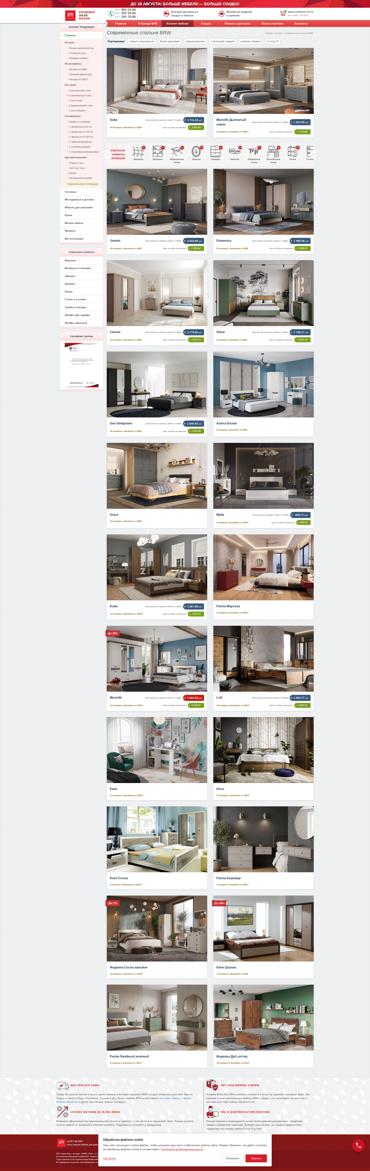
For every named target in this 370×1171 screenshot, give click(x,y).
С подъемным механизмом (84, 152)
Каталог (279, 33)
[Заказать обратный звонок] (358, 1145)
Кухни (68, 215)
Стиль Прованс (77, 110)
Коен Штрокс (226, 967)
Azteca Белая (226, 423)
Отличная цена (77, 53)
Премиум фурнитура (80, 74)
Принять (256, 1158)
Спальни (70, 35)
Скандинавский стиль (81, 105)
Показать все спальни (82, 184)
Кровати (70, 283)
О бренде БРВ (147, 23)
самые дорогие (195, 41)
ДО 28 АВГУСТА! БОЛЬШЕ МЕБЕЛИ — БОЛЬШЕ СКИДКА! (185, 4)
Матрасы (70, 230)
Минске (60, 1101)
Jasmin (115, 240)
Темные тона (76, 163)
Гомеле (186, 1098)
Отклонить (232, 1158)
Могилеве (72, 1101)
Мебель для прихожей (78, 207)
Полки (68, 291)
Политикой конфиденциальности (182, 1149)
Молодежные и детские (79, 199)
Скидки (206, 23)
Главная (120, 23)
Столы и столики (75, 299)
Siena (220, 332)
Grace (114, 514)
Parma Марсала (228, 606)
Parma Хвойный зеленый (129, 1056)
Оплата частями (272, 23)
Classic (115, 332)
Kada (114, 606)
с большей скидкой (223, 41)
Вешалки (70, 260)
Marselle (116, 697)
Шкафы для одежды (77, 315)
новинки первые (250, 41)
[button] (312, 154)
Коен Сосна (119, 878)
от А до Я (272, 41)
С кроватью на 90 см (80, 126)
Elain (113, 789)
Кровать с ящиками (79, 121)
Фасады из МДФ (78, 69)
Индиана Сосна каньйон (128, 967)
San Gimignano (121, 423)
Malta (220, 514)
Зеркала (70, 276)
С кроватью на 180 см (81, 136)
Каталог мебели (177, 23)
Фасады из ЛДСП (78, 79)
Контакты (301, 23)
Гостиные (71, 191)
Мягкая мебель (74, 223)
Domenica (223, 240)
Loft (219, 697)
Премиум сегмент (78, 58)
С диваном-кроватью (80, 141)
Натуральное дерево (80, 178)
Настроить (109, 1158)
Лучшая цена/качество (81, 48)
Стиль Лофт (75, 100)
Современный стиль (80, 95)
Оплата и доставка (237, 23)
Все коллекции (74, 238)
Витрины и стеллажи (78, 268)
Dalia (113, 119)
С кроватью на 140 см (81, 131)
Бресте (176, 1098)
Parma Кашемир (228, 878)
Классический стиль (80, 90)
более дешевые (170, 41)
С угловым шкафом (79, 147)
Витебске (165, 1098)
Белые (73, 173)
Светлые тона (77, 168)
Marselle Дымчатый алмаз (231, 122)
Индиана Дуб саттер (231, 1056)
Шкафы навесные (76, 322)
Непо (220, 789)
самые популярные (141, 41)
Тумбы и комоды (75, 307)
